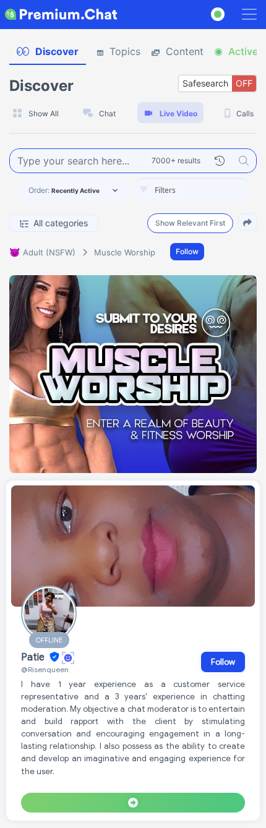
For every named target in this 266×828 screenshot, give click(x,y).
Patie (34, 657)
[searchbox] (210, 190)
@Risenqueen (45, 669)
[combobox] (191, 190)
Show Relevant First (190, 223)
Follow (187, 251)
